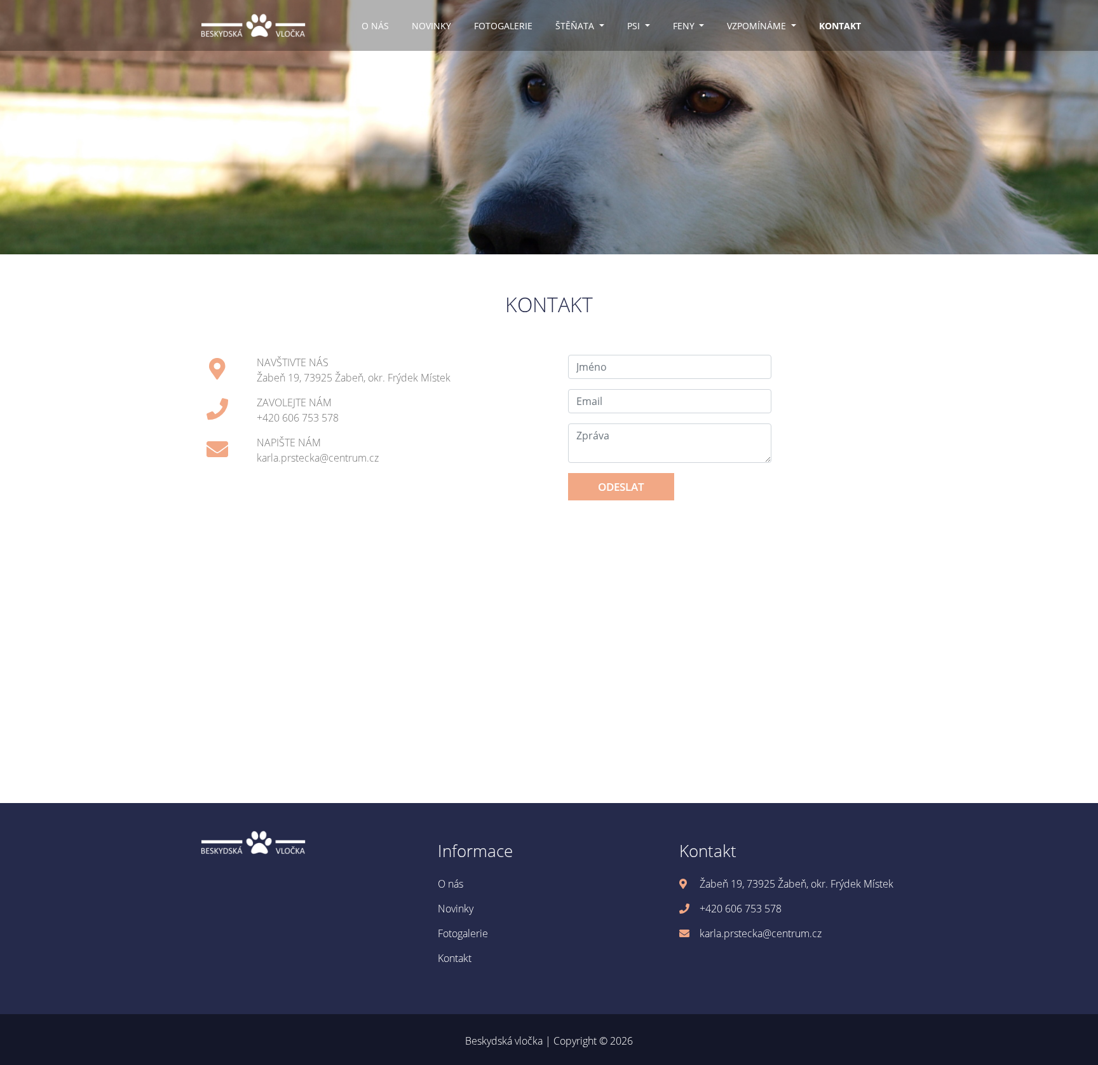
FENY (685, 26)
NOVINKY (431, 26)
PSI (634, 26)
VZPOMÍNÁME (758, 26)
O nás (450, 884)
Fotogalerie (463, 933)
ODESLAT (621, 486)
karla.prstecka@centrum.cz (318, 458)
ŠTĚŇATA (576, 26)
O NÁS (375, 26)
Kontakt (454, 958)
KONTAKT (840, 26)
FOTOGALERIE (503, 26)
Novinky (455, 909)
